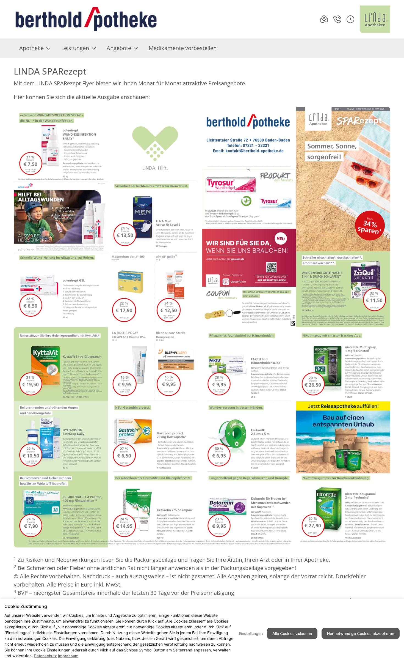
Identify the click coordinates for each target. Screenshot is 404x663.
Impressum (68, 655)
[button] (350, 19)
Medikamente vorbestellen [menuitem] (183, 48)
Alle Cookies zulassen (292, 633)
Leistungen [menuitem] (75, 48)
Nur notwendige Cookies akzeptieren (360, 633)
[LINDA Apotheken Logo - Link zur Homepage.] (375, 19)
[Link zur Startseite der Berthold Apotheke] (85, 19)
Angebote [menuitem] (119, 48)
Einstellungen (251, 633)
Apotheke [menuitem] (31, 48)
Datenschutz (45, 655)
